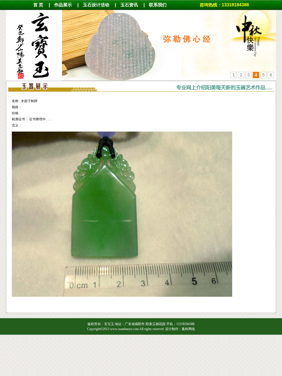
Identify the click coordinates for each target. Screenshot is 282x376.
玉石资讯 (129, 4)
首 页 (38, 4)
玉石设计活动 (96, 4)
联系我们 (160, 4)
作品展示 (63, 4)
